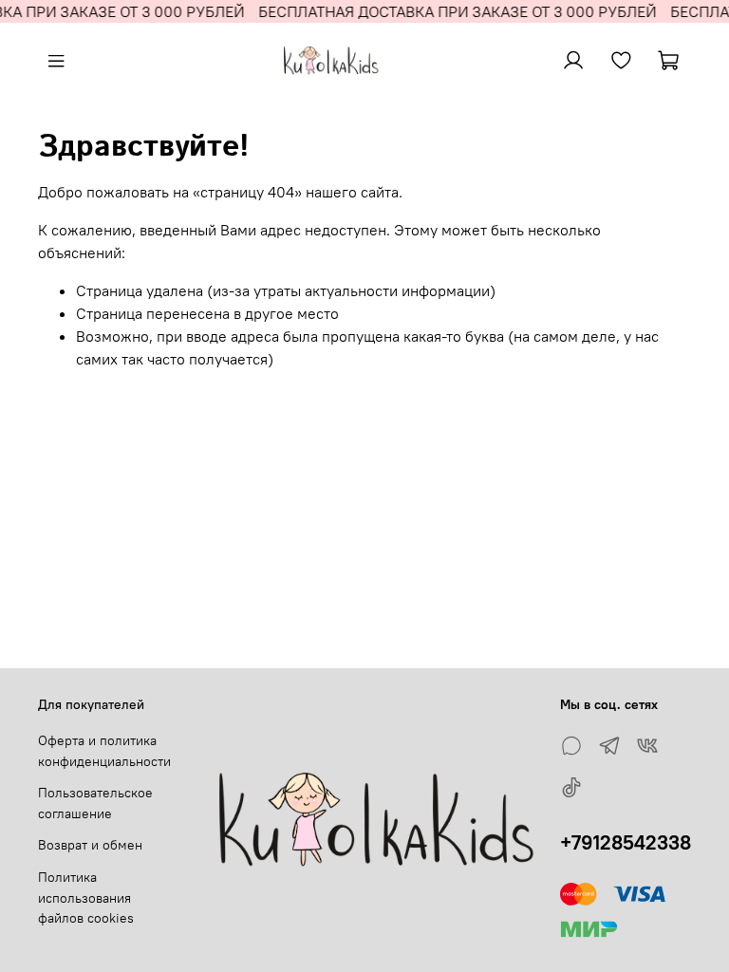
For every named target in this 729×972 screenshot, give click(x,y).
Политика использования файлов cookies (86, 897)
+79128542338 (625, 842)
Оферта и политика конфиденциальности (104, 751)
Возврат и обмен (90, 844)
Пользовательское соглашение (95, 803)
